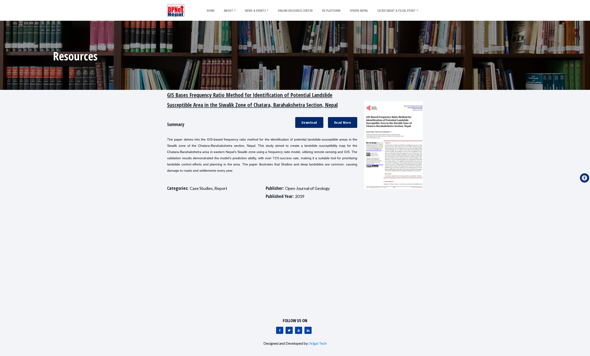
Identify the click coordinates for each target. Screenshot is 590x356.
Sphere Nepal (359, 10)
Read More (342, 122)
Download (309, 122)
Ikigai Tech (318, 343)
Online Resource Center (295, 10)
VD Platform (331, 10)
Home (211, 10)
